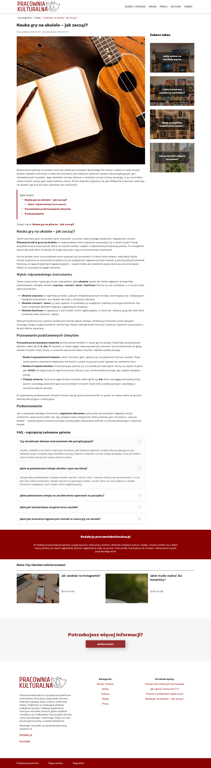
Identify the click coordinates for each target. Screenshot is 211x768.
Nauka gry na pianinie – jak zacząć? (164, 699)
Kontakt (25, 741)
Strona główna (24, 17)
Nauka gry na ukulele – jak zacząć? (46, 200)
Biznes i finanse (135, 6)
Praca (164, 6)
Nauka (153, 6)
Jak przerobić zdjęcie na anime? (172, 157)
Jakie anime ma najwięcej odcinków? (172, 91)
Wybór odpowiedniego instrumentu (47, 204)
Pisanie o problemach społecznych (164, 694)
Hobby (188, 6)
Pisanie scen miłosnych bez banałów (164, 684)
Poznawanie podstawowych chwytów (48, 209)
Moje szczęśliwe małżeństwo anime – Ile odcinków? (172, 124)
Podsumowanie (34, 213)
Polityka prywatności (28, 763)
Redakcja (26, 735)
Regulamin (78, 763)
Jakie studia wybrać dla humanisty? (166, 578)
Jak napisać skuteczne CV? (164, 689)
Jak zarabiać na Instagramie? (81, 576)
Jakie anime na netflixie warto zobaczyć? (172, 58)
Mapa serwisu (56, 763)
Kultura (176, 6)
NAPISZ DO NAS (105, 644)
